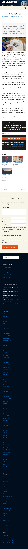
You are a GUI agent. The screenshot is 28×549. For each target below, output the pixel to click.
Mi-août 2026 (6, 270)
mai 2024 (5, 379)
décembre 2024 (6, 362)
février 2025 (6, 357)
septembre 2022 (7, 428)
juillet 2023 (5, 403)
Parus (4, 518)
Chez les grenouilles (6, 162)
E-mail (4, 221)
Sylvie (4, 303)
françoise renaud (7, 287)
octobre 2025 (6, 338)
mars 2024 (5, 384)
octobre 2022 (6, 425)
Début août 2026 (7, 277)
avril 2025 (5, 352)
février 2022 (6, 445)
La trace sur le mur (17, 162)
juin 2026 (5, 318)
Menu (3, 8)
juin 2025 (5, 348)
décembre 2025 (6, 333)
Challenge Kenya (7, 489)
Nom (3, 218)
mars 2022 (5, 442)
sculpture (13, 18)
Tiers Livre (17, 16)
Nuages (5, 513)
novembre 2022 (6, 423)
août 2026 (5, 314)
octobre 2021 (6, 454)
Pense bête (6, 520)
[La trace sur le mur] (18, 159)
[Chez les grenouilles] (7, 159)
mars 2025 (5, 355)
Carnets (5, 486)
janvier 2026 (6, 331)
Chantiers (5, 491)
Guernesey (5, 506)
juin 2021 (5, 464)
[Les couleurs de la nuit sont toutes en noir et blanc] (7, 171)
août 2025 (5, 343)
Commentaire (6, 207)
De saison (5, 493)
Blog (4, 484)
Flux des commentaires (8, 540)
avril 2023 (5, 411)
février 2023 (6, 415)
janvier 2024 (6, 389)
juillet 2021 (5, 462)
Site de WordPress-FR (8, 542)
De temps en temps (7, 496)
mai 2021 (5, 466)
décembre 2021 (6, 449)
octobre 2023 (6, 396)
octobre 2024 (6, 367)
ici (23, 33)
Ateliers (12, 16)
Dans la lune (6, 272)
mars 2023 (5, 413)
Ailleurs (5, 477)
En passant (5, 503)
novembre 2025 (6, 335)
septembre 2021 (7, 457)
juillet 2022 (5, 432)
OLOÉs (4, 515)
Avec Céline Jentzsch (8, 481)
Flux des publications (8, 538)
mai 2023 (5, 408)
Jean (9, 18)
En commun (5, 498)
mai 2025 (5, 350)
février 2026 (6, 328)
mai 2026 (5, 321)
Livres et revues (7, 508)
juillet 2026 (5, 316)
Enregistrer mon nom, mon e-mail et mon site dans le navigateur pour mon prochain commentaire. (14, 229)
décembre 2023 (6, 391)
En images (5, 501)
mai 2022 (5, 437)
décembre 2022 (6, 420)
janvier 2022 (6, 447)
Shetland (5, 523)
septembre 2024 (7, 369)
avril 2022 (5, 440)
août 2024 (5, 372)
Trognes (23, 190)
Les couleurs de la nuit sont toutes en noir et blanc (6, 176)
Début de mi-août (7, 275)
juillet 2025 (5, 345)
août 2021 (5, 459)
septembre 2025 (7, 340)
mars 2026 (5, 326)
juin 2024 (5, 377)
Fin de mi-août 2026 (7, 267)
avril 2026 (5, 323)
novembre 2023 (6, 394)
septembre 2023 (7, 398)
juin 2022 (5, 435)
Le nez (4, 190)
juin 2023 (5, 406)
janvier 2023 (6, 418)
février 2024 (6, 386)
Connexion (5, 535)
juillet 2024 (5, 374)
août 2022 (5, 430)
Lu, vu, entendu (6, 510)
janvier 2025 (6, 360)
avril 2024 (5, 382)
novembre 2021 (6, 452)
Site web (4, 224)
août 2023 (5, 401)
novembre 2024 (6, 365)
